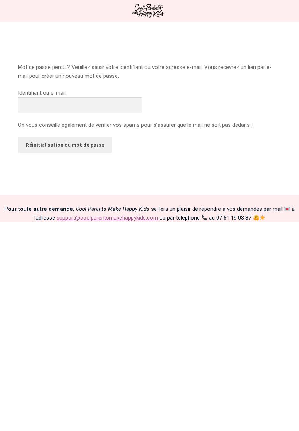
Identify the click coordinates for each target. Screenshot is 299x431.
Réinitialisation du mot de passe (65, 144)
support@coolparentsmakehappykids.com (107, 217)
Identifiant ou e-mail (42, 92)
